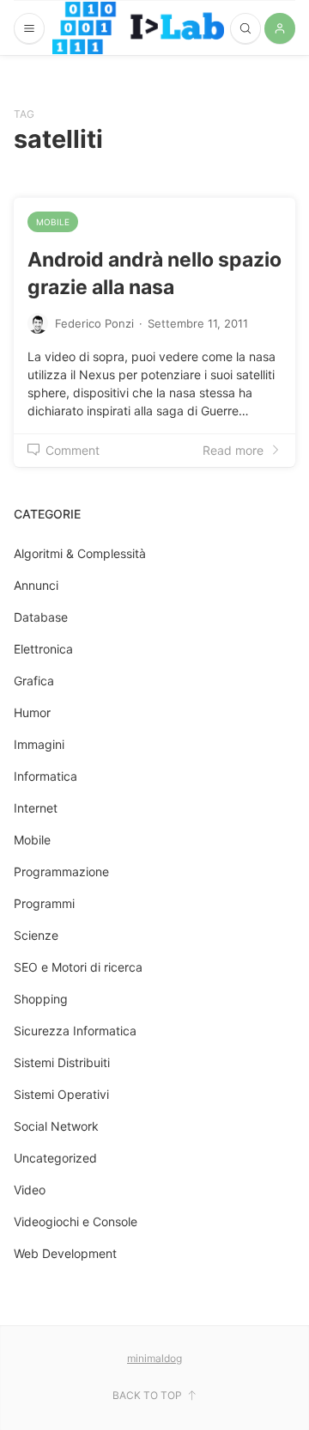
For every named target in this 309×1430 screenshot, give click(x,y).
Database (41, 617)
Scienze (36, 935)
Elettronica (43, 648)
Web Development (65, 1253)
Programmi (44, 903)
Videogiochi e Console (75, 1221)
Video (29, 1189)
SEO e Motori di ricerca (78, 967)
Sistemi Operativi (61, 1094)
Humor (32, 712)
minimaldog (154, 1358)
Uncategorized (55, 1158)
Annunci (36, 585)
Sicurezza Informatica (75, 1030)
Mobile (53, 222)
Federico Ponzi (94, 323)
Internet (36, 808)
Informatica (45, 776)
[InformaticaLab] (138, 28)
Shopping (41, 998)
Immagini (39, 744)
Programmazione (61, 871)
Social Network (56, 1126)
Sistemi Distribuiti (62, 1062)
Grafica (34, 680)
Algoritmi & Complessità (80, 553)
